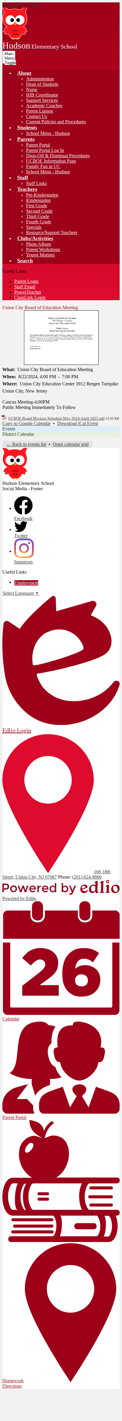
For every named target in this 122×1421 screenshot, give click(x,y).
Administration (40, 78)
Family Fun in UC (43, 166)
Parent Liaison (39, 110)
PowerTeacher (27, 292)
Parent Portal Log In (45, 150)
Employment (26, 582)
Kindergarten (38, 200)
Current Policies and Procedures (56, 121)
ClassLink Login (30, 297)
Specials (33, 227)
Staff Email (24, 286)
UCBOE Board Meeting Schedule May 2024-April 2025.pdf (56, 418)
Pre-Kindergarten (42, 194)
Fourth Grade (38, 221)
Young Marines (40, 254)
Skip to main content (21, 4)
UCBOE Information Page (51, 161)
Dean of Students (42, 84)
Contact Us (36, 116)
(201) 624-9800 (87, 877)
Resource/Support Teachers (51, 232)
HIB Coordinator (42, 94)
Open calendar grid (71, 444)
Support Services (42, 100)
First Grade (36, 205)
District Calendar (18, 434)
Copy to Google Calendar (26, 423)
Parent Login (26, 281)
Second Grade (39, 211)
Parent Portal (38, 144)
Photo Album (38, 244)
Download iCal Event (77, 423)
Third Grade (37, 216)
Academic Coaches (44, 105)
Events (8, 428)
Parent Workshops (43, 249)
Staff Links (36, 183)
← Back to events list (26, 444)
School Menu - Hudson (48, 133)
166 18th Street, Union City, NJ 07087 (56, 874)
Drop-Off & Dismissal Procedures (58, 155)
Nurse (31, 89)
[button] (24, 73)
